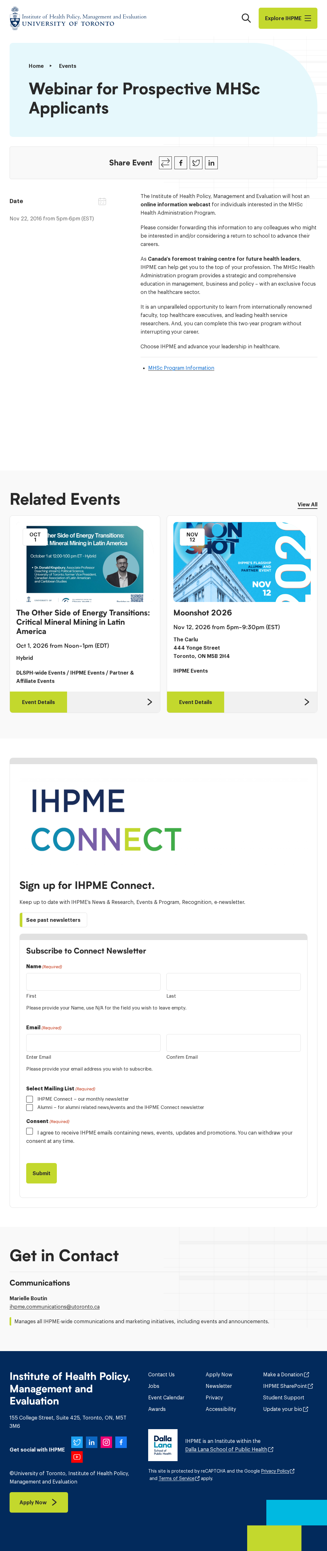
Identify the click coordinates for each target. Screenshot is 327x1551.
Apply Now (219, 1374)
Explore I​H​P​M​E (283, 18)
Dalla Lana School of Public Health (226, 1449)
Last (171, 995)
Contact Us (161, 1374)
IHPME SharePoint (285, 1386)
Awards (157, 1409)
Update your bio (282, 1409)
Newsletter (219, 1386)
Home (36, 65)
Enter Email (38, 1057)
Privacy (214, 1397)
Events (67, 65)
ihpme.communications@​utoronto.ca (55, 1306)
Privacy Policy (275, 1471)
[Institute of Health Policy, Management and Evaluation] (78, 18)
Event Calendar (166, 1397)
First (31, 995)
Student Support (283, 1397)
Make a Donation (283, 1374)
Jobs (153, 1386)
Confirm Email (182, 1057)
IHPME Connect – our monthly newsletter (83, 1098)
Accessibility (221, 1409)
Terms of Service (176, 1478)
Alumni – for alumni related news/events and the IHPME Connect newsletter (120, 1107)
